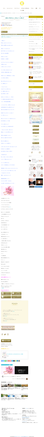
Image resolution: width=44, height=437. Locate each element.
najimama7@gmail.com (25, 417)
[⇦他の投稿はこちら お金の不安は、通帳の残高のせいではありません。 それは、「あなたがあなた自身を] (39, 167)
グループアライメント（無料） (33, 43)
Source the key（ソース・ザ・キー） (34, 26)
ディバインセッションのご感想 (5, 364)
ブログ (40, 8)
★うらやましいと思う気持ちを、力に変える (37, 77)
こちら (10, 206)
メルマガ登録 (22, 10)
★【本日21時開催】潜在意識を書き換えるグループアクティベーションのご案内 (35, 58)
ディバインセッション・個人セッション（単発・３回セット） (35, 19)
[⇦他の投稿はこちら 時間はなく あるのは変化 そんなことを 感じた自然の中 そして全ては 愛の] (32, 181)
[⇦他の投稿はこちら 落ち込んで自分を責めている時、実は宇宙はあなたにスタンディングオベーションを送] (32, 167)
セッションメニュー (10, 8)
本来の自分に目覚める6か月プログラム (34, 22)
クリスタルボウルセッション (33, 31)
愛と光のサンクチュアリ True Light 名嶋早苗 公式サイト (21, 436)
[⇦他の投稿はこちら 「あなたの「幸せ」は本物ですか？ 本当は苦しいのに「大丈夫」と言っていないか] (32, 174)
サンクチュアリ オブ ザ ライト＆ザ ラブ (35, 39)
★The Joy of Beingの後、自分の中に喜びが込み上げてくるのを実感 (37, 63)
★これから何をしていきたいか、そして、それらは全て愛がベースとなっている (35, 73)
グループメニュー (17, 8)
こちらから (26, 419)
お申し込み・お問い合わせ (25, 8)
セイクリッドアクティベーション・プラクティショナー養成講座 (35, 49)
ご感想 (36, 8)
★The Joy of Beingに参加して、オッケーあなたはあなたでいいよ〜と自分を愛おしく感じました (35, 68)
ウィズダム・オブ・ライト (33, 24)
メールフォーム (24, 421)
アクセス (32, 8)
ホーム (4, 8)
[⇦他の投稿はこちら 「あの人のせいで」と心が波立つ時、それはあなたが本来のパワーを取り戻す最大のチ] (39, 174)
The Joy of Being (31, 41)
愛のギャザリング (31, 51)
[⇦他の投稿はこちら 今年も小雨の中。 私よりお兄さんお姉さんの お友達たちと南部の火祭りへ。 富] (39, 181)
